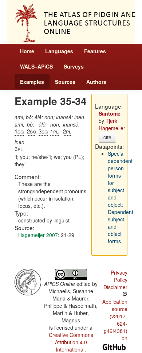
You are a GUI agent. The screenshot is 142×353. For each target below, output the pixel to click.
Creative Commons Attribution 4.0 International (71, 342)
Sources (65, 81)
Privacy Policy (119, 276)
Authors (96, 81)
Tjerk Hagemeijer (112, 124)
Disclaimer (115, 287)
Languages (59, 51)
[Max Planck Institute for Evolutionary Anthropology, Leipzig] (28, 281)
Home (27, 51)
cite (107, 137)
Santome (110, 113)
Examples (32, 81)
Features (95, 51)
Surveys (74, 66)
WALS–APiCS (36, 66)
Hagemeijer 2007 (38, 234)
